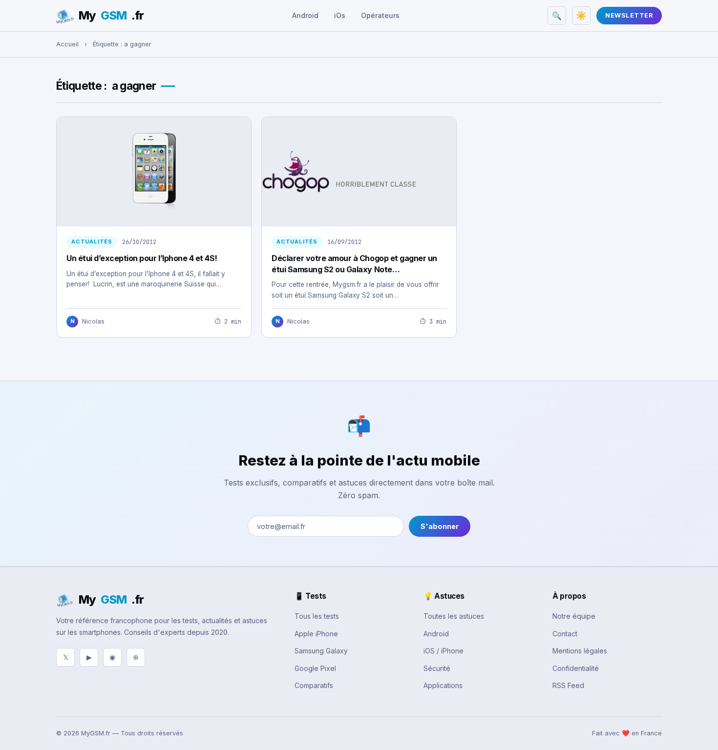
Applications (443, 685)
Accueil (67, 44)
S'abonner (440, 526)
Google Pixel (315, 668)
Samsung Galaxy (321, 651)
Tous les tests (317, 616)
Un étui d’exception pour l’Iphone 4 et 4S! (141, 258)
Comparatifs (314, 685)
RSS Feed (568, 685)
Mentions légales (579, 651)
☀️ (581, 15)
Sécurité (436, 668)
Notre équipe (573, 616)
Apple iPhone (316, 633)
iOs (339, 15)
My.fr (111, 15)
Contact (564, 633)
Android (305, 15)
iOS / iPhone (443, 651)
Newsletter (629, 15)
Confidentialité (575, 668)
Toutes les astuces (453, 616)
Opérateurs (380, 15)
